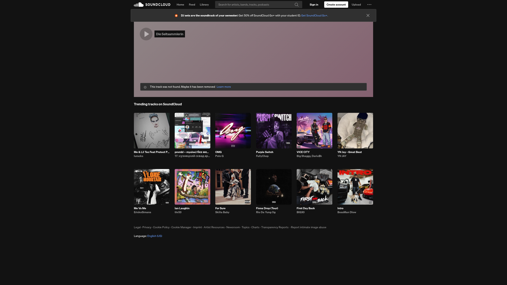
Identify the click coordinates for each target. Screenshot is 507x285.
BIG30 (301, 212)
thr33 (178, 212)
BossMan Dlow (346, 212)
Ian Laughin (182, 208)
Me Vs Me (140, 208)
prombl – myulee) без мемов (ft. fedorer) (192, 152)
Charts (255, 227)
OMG (218, 152)
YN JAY (341, 156)
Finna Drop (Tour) (267, 208)
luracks (138, 156)
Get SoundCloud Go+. (314, 15)
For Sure (220, 208)
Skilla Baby (222, 212)
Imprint (197, 227)
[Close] (368, 15)
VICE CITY (303, 152)
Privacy (146, 227)
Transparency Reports (275, 227)
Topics (246, 227)
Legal (137, 227)
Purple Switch (264, 152)
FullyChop (262, 156)
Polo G (219, 156)
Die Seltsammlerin (169, 34)
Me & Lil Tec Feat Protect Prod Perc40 (152, 152)
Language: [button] (148, 236)
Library (204, 4)
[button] (369, 4)
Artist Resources (214, 227)
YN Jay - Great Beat (349, 152)
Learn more (224, 87)
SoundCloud (152, 4)
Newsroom (233, 227)
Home (180, 4)
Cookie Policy (161, 227)
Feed (192, 4)
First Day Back (306, 208)
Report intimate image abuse (308, 227)
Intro (340, 208)
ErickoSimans (142, 212)
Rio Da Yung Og (265, 212)
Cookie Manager (181, 227)
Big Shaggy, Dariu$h (309, 156)
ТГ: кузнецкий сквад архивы (192, 156)
